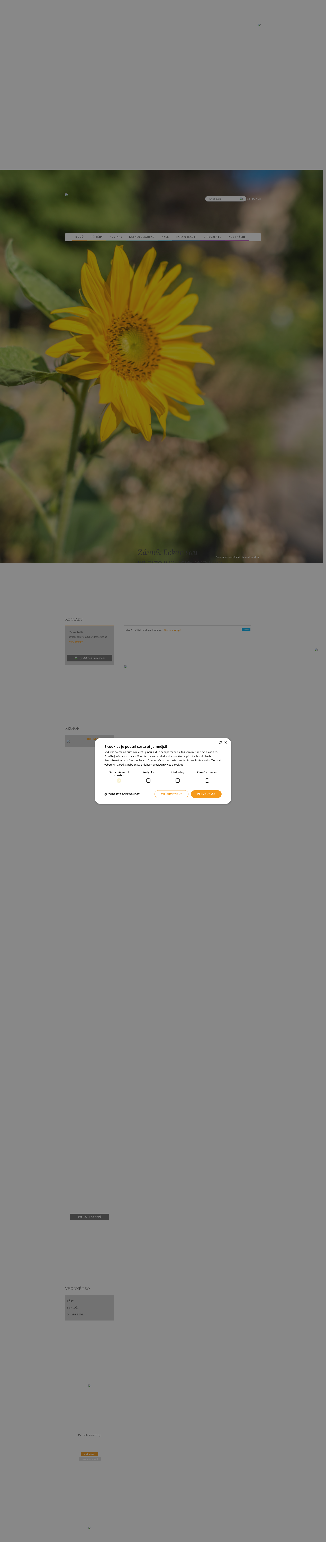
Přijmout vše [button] (206, 794)
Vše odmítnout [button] (171, 794)
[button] (122, 794)
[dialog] (163, 771)
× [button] (225, 742)
